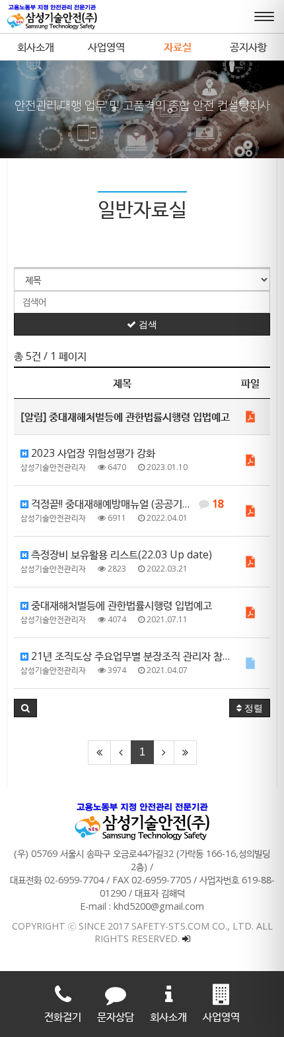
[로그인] (186, 938)
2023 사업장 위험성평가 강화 (91, 453)
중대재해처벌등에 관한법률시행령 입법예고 (120, 605)
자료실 (178, 47)
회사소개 (35, 47)
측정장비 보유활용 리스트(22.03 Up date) (120, 554)
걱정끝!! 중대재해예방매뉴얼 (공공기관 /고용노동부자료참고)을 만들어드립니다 (129, 503)
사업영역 (106, 47)
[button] (25, 708)
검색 (146, 324)
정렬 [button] (252, 708)
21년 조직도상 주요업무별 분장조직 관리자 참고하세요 (129, 656)
